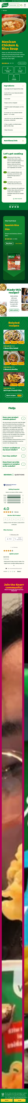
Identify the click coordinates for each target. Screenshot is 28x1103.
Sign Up (3, 1)
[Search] (21, 5)
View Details (18, 243)
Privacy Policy (20, 1097)
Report (19, 571)
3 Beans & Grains (10, 369)
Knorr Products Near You (20, 1)
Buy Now (9, 243)
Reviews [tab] (8, 475)
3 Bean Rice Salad (10, 348)
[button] (5, 519)
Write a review (22, 63)
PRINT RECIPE (18, 199)
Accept (19, 1100)
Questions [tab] (19, 475)
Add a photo (14, 310)
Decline (6, 1100)
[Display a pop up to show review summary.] (18, 239)
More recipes (13, 395)
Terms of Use (12, 1097)
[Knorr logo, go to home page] (5, 5)
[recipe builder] (18, 5)
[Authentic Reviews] (10, 485)
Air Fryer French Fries (12, 391)
